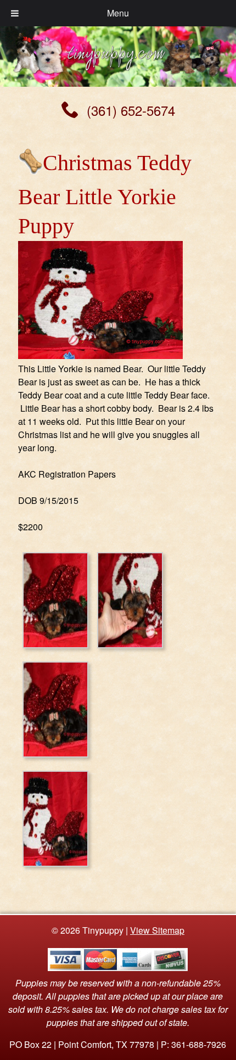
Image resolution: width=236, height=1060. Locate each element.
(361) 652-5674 (131, 110)
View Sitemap (157, 930)
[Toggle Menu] (15, 13)
